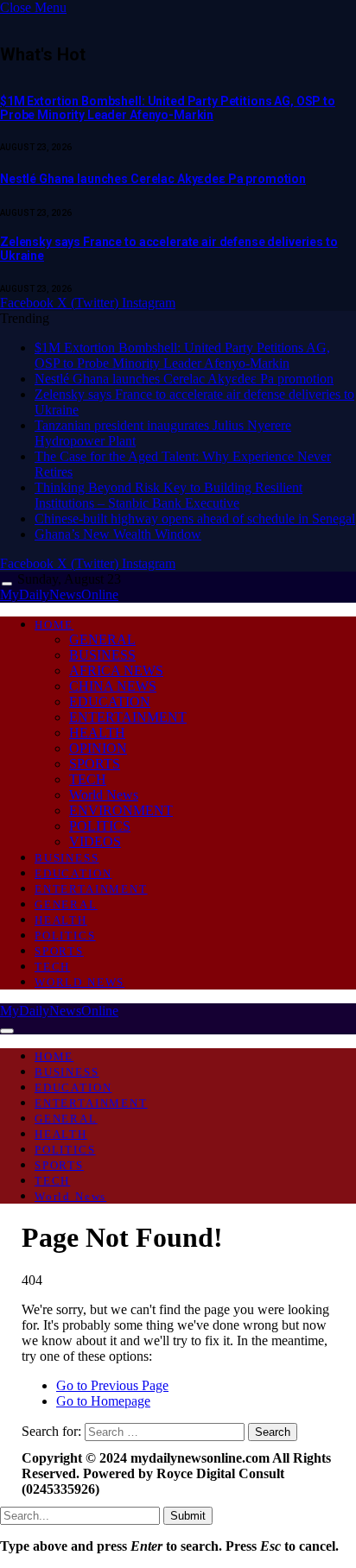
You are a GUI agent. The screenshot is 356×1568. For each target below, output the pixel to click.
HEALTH (97, 732)
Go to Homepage (103, 1401)
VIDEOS (95, 841)
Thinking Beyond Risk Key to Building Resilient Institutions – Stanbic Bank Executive (168, 495)
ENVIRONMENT (121, 810)
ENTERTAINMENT (128, 717)
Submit (188, 1515)
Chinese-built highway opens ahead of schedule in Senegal (195, 518)
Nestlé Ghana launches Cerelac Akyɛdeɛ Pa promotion (153, 179)
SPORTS (94, 763)
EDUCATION (109, 701)
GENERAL (102, 639)
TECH (87, 779)
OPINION (98, 748)
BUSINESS (102, 655)
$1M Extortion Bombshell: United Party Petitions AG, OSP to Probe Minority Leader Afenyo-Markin (167, 108)
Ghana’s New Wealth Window (118, 534)
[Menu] (7, 584)
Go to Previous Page (112, 1385)
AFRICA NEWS (116, 670)
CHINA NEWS (112, 686)
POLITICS (99, 826)
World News (103, 794)
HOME (54, 624)
